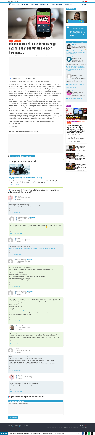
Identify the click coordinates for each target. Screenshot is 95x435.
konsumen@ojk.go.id (38, 248)
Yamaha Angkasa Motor (24, 55)
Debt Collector (40, 55)
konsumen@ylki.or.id (14, 248)
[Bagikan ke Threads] (92, 433)
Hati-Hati (69, 121)
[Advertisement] (35, 66)
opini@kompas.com (50, 248)
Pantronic (74, 57)
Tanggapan (34, 4)
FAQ (80, 427)
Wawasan (59, 4)
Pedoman (66, 427)
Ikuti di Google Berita (16, 78)
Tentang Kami (67, 4)
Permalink (19, 199)
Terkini (82, 42)
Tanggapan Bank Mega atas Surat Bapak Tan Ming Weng (25, 178)
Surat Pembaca (25, 4)
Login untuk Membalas (15, 212)
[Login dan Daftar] (85, 4)
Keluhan (11, 40)
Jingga (77, 134)
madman (74, 74)
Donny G (74, 44)
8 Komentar (33, 55)
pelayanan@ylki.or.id (26, 248)
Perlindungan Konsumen (73, 427)
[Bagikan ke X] (86, 433)
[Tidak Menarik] (10, 210)
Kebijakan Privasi (60, 427)
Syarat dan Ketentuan (51, 427)
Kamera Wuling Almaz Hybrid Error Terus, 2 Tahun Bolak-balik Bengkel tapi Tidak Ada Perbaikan (75, 52)
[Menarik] (10, 208)
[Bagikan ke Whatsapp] (89, 433)
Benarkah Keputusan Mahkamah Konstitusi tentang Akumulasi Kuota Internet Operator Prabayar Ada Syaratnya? (80, 156)
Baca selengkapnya (14, 184)
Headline (74, 121)
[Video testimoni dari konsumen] (76, 17)
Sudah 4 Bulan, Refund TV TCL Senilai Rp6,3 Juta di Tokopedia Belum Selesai (80, 148)
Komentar (72, 42)
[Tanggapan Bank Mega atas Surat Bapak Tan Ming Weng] (19, 164)
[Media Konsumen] (9, 4)
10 (76, 161)
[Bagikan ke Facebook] (83, 433)
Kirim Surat (15, 4)
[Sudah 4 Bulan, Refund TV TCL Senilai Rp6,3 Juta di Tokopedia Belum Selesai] (70, 145)
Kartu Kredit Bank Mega (48, 55)
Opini (53, 4)
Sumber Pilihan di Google (30, 78)
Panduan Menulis (45, 4)
